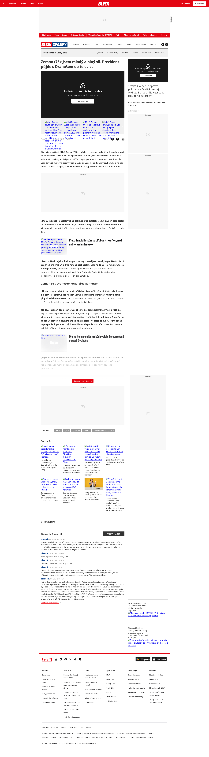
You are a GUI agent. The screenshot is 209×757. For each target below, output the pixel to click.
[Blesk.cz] (103, 4)
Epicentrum (107, 44)
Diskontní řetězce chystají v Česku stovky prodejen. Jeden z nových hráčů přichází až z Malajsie (138, 633)
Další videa (132, 111)
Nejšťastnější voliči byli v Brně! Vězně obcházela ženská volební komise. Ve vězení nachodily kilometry (92, 468)
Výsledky (99, 52)
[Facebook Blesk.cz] (162, 44)
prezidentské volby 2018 (103, 430)
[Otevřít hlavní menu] (3, 3)
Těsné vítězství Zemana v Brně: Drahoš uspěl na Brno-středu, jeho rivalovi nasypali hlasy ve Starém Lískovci (115, 504)
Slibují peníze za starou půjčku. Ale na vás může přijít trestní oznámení (93, 496)
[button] (143, 659)
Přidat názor (113, 534)
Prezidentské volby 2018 (55, 52)
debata (86, 430)
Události (86, 44)
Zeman (135, 52)
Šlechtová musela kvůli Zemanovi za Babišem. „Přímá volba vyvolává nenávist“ (70, 498)
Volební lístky (112, 52)
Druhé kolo (146, 52)
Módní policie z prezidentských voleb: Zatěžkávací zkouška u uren (115, 461)
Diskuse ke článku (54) (51, 534)
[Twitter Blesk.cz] (166, 44)
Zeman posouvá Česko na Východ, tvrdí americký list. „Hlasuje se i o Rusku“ (50, 496)
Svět (96, 44)
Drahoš (125, 52)
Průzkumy (159, 52)
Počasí (119, 44)
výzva (66, 430)
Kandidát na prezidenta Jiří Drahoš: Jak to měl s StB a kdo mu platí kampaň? (49, 465)
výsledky (76, 430)
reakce (57, 430)
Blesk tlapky (141, 44)
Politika (76, 44)
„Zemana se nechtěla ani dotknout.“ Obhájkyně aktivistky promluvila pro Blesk (71, 469)
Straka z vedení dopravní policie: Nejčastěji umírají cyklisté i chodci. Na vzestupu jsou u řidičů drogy (146, 90)
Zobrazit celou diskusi (50, 602)
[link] (56, 659)
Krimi (129, 44)
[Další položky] (166, 35)
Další (152, 44)
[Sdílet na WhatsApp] (121, 139)
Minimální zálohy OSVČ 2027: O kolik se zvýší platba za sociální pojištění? (137, 607)
